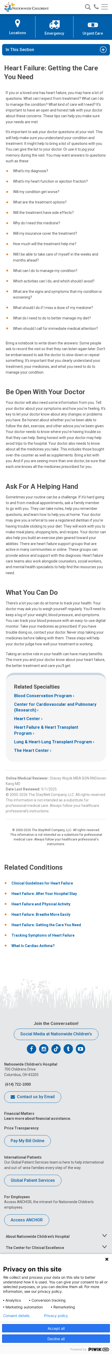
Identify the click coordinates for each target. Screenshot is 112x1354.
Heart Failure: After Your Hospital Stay (44, 894)
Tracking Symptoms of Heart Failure (42, 935)
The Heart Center (31, 750)
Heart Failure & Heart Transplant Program (46, 730)
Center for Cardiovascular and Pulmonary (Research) (55, 707)
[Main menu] (104, 7)
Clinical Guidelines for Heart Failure (42, 883)
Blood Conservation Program (43, 695)
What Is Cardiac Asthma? (33, 946)
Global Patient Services (33, 1180)
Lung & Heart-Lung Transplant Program (53, 741)
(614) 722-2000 (17, 1084)
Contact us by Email (35, 1096)
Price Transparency (21, 1128)
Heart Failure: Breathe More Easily (40, 914)
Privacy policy (56, 1316)
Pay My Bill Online (27, 1140)
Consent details (16, 1316)
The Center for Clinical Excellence (35, 1248)
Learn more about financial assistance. (37, 1118)
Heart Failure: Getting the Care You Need (46, 925)
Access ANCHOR (27, 1219)
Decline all (56, 1339)
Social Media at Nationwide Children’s (56, 1033)
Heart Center (27, 718)
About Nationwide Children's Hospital (38, 1236)
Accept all (56, 1328)
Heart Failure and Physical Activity (40, 904)
